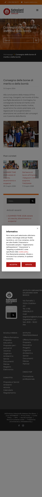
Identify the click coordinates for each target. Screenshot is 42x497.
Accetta (13, 264)
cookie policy (23, 252)
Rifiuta (28, 264)
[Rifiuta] (37, 228)
